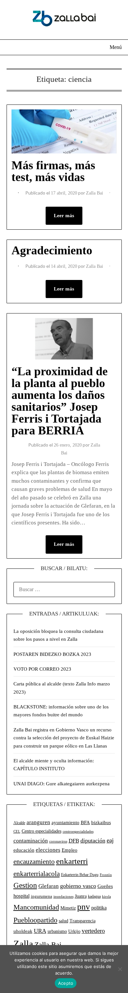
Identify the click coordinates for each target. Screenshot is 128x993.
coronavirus (58, 841)
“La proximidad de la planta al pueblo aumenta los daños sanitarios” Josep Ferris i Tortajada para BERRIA (59, 401)
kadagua (94, 896)
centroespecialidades (78, 831)
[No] (120, 969)
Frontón (106, 875)
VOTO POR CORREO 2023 (42, 669)
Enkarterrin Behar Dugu (79, 874)
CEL (16, 831)
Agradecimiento (51, 250)
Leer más (64, 215)
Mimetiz (68, 908)
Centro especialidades (41, 831)
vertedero (93, 930)
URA (40, 931)
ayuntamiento (65, 822)
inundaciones (63, 896)
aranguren (38, 822)
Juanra (81, 896)
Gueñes (105, 886)
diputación (92, 840)
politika (99, 908)
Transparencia (83, 920)
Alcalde (19, 822)
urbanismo (57, 931)
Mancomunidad (36, 907)
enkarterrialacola (36, 874)
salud (63, 920)
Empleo (69, 850)
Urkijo (74, 931)
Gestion (25, 885)
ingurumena (41, 896)
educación (23, 850)
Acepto (66, 983)
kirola (106, 896)
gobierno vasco (78, 886)
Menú (116, 47)
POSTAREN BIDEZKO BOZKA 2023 (52, 654)
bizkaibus (101, 822)
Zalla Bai (94, 193)
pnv (83, 907)
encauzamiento (34, 862)
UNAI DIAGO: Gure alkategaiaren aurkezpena (61, 783)
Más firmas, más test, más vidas (53, 171)
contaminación (30, 841)
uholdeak (22, 931)
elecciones (48, 850)
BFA (85, 822)
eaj (110, 840)
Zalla (23, 943)
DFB (74, 841)
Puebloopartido (35, 920)
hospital (21, 896)
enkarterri (72, 861)
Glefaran (48, 886)
